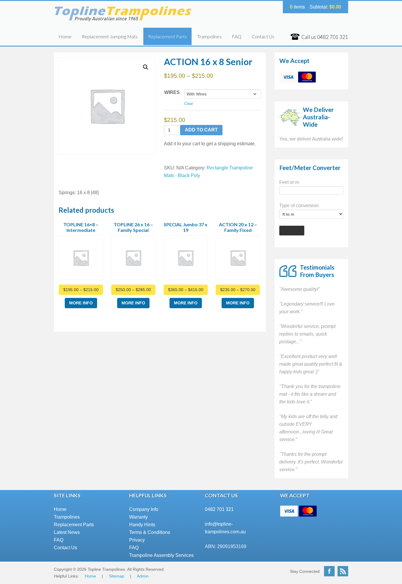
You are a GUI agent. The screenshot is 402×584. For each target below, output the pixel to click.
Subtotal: (325, 6)
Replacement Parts (167, 36)
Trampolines (209, 36)
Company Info (143, 509)
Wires (172, 92)
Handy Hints (142, 524)
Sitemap (116, 576)
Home (65, 36)
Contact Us (263, 36)
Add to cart (201, 129)
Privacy (137, 539)
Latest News (67, 532)
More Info (81, 303)
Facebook (329, 571)
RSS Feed (343, 571)
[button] (145, 67)
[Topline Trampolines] (124, 18)
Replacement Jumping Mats (110, 36)
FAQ (236, 36)
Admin (143, 576)
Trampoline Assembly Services (161, 555)
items (297, 6)
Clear (188, 103)
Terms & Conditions (149, 532)
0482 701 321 (219, 509)
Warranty (138, 516)
